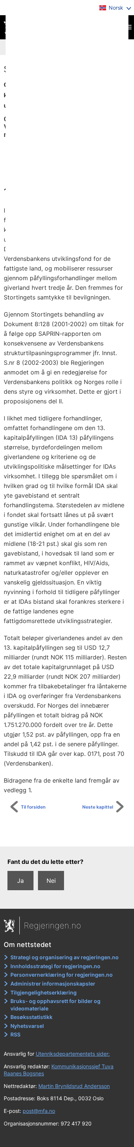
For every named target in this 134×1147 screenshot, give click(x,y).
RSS (15, 1034)
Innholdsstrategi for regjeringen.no (55, 966)
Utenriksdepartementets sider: (73, 1054)
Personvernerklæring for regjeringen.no (61, 974)
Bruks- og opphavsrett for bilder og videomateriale (55, 1005)
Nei (51, 880)
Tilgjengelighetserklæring (43, 992)
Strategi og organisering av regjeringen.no (64, 957)
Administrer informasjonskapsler (52, 983)
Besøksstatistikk (31, 1017)
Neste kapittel (97, 807)
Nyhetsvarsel (27, 1026)
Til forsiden (33, 807)
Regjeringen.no (52, 925)
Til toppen (70, 835)
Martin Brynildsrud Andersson (74, 1086)
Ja (20, 880)
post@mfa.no (39, 1111)
